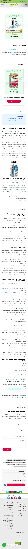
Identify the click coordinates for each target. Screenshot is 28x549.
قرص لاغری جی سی (22, 509)
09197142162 (11, 389)
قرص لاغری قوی (22, 462)
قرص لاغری (20, 10)
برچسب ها (16, 112)
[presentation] (23, 80)
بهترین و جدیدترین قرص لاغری (19, 460)
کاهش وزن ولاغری (22, 308)
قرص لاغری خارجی (9, 509)
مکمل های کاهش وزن (13, 131)
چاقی (17, 398)
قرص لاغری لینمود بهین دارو (19, 467)
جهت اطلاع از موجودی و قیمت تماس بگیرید (17, 485)
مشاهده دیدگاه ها (13, 49)
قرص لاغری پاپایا (16, 377)
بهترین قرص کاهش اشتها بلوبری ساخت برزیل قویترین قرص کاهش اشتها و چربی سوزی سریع (7, 521)
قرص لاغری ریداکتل (22, 515)
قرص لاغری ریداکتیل (17, 379)
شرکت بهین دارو (23, 395)
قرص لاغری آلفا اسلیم (8, 377)
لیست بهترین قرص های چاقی (8, 516)
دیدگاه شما (22, 112)
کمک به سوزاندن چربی (14, 187)
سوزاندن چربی (8, 319)
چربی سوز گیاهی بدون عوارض (7, 288)
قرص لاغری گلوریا (9, 379)
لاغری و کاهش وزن (18, 286)
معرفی (23, 109)
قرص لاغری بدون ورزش (8, 505)
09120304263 (18, 389)
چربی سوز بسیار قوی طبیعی (8, 292)
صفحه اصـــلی (24, 10)
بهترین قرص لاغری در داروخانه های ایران (9, 526)
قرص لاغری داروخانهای (20, 465)
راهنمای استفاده (17, 109)
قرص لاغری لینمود (11, 465)
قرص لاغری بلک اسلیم (21, 511)
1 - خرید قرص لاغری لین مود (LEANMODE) (15, 118)
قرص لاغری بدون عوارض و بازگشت (10, 462)
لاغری (15, 398)
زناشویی (11, 398)
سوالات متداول (8, 109)
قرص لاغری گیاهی (9, 507)
